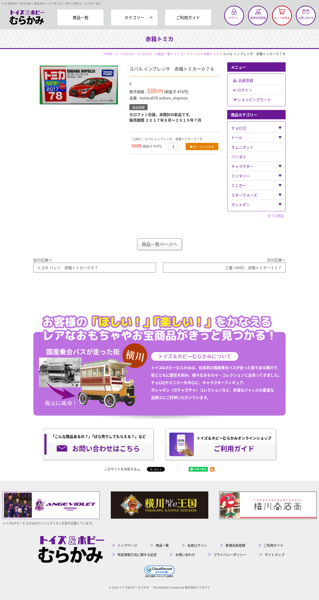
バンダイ (238, 156)
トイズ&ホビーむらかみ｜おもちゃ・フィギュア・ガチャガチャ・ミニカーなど (51, 3)
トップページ (127, 545)
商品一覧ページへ (159, 244)
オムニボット (242, 147)
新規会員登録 (235, 545)
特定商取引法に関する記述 (137, 554)
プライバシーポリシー (229, 554)
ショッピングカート (254, 99)
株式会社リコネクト (197, 587)
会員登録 (245, 80)
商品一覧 (81, 17)
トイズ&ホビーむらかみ (134, 587)
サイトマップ (274, 554)
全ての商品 (276, 215)
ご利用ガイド (188, 17)
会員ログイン (197, 545)
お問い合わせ (185, 554)
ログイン (244, 90)
